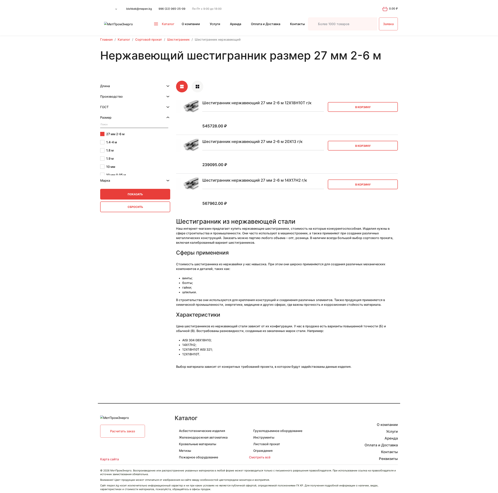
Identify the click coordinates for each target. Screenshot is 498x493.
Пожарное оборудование (198, 457)
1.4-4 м (111, 142)
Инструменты (263, 437)
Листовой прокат (266, 444)
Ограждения (263, 451)
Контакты (297, 24)
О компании (191, 24)
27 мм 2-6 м (115, 134)
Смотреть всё (259, 457)
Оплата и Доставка (265, 24)
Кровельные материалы (197, 444)
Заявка (388, 24)
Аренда (235, 24)
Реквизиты (388, 459)
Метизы (185, 451)
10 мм (110, 167)
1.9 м (110, 158)
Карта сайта (109, 459)
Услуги (215, 24)
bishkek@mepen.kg (139, 8)
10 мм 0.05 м (116, 175)
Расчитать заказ (122, 431)
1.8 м (110, 150)
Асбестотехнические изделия (202, 431)
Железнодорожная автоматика (203, 437)
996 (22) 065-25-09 (172, 8)
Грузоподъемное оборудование (277, 431)
